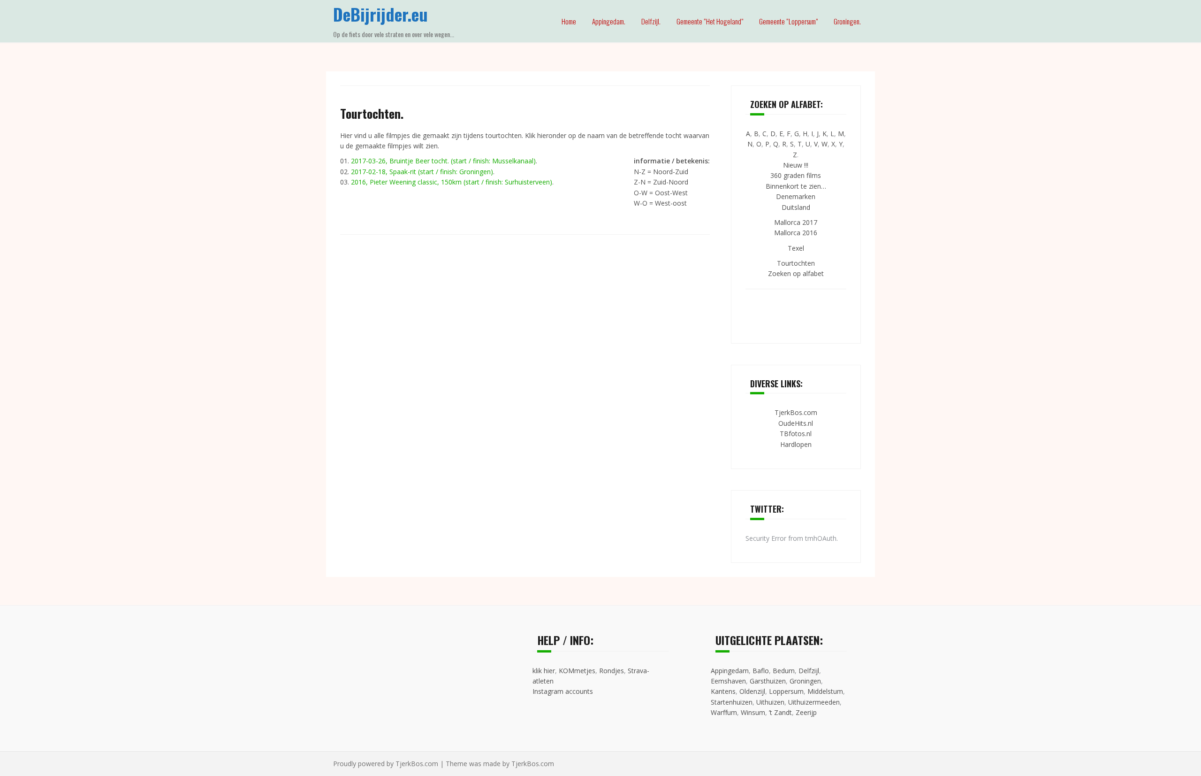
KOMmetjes (577, 670)
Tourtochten (796, 263)
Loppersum (786, 691)
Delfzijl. (651, 21)
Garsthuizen (768, 680)
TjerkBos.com (796, 412)
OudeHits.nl (795, 423)
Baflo (761, 670)
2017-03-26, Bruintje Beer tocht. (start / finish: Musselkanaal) (443, 160)
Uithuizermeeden (814, 702)
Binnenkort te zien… (796, 186)
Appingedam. (608, 21)
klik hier (543, 670)
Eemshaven (728, 680)
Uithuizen (770, 702)
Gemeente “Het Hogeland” (710, 21)
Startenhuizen (732, 702)
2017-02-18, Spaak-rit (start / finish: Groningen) (422, 171)
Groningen (805, 680)
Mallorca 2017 (795, 222)
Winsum (753, 712)
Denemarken (795, 196)
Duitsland (796, 207)
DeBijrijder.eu (380, 13)
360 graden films (795, 175)
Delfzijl (808, 670)
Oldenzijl (752, 691)
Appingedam (730, 670)
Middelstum (825, 691)
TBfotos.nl (796, 433)
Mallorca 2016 (795, 232)
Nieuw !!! (795, 165)
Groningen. (847, 21)
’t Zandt (780, 712)
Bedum (784, 670)
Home (569, 21)
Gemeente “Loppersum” (788, 21)
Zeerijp (806, 712)
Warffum (724, 712)
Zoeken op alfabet (796, 273)
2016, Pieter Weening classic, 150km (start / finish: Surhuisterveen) (451, 181)
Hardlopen (796, 444)
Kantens (723, 691)
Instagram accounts (562, 691)
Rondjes (611, 670)
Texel (796, 248)
